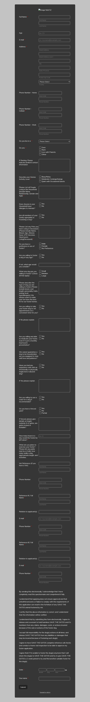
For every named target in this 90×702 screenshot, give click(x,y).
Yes (43, 204)
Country (41, 84)
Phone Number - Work (27, 125)
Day (48, 672)
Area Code (42, 96)
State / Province (44, 71)
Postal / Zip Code (44, 77)
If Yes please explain (27, 381)
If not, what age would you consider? (27, 265)
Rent (44, 150)
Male (44, 244)
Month (41, 672)
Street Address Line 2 (46, 57)
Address (23, 47)
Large (44, 276)
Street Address (44, 50)
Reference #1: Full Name (26, 497)
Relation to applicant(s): (28, 512)
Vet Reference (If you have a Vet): (27, 464)
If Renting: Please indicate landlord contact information (28, 162)
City (40, 64)
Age (20, 33)
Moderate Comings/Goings (52, 179)
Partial (44, 413)
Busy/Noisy (46, 177)
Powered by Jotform (45, 692)
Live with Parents (49, 152)
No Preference (47, 248)
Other (44, 154)
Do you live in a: (25, 141)
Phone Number (44, 102)
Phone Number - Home (28, 93)
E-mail (22, 40)
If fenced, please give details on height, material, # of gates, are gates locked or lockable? (28, 423)
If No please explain (26, 320)
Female (44, 246)
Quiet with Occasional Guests (53, 181)
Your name (23, 678)
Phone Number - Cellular (25, 110)
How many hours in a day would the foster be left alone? (28, 438)
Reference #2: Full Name (26, 543)
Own (44, 147)
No (43, 206)
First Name (42, 20)
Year (56, 672)
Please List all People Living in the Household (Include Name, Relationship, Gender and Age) (28, 191)
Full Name (23, 17)
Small (44, 271)
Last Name (42, 26)
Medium (45, 273)
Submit (23, 687)
